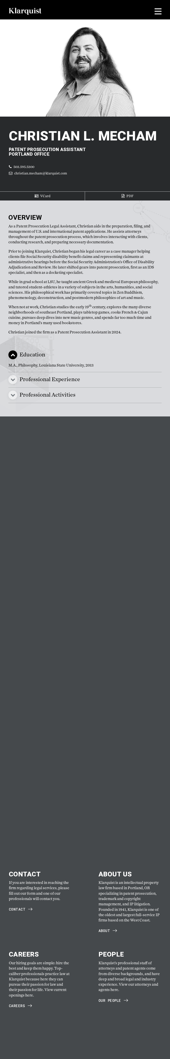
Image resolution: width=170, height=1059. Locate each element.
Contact (17, 909)
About (104, 930)
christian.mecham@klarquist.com (40, 173)
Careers (17, 1005)
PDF (129, 196)
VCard (45, 196)
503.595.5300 (23, 167)
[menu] (158, 11)
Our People (110, 1000)
